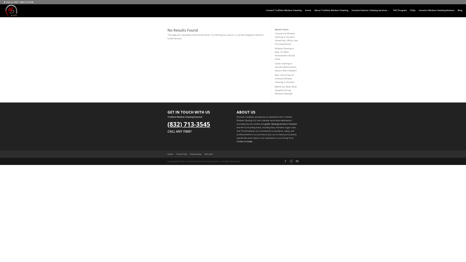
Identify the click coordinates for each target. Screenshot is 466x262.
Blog (460, 11)
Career (170, 154)
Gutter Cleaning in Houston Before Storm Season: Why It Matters (286, 67)
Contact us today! (244, 141)
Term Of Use (181, 154)
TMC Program (400, 11)
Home (308, 11)
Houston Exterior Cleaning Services (369, 11)
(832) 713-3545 (188, 124)
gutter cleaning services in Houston (281, 124)
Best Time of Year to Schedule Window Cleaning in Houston (284, 78)
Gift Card (208, 154)
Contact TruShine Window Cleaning (284, 11)
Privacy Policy (195, 154)
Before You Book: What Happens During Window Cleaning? (286, 90)
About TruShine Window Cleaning (331, 11)
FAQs (413, 11)
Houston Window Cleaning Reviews (436, 11)
